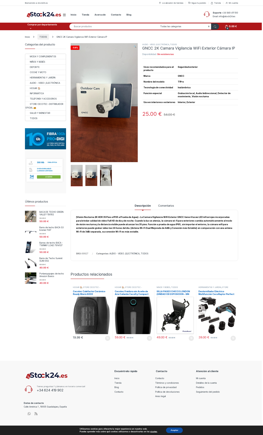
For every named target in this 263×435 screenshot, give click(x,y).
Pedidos (200, 387)
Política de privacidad (166, 387)
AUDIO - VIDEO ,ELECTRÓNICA (155, 44)
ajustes (153, 431)
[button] (135, 46)
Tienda (217, 3)
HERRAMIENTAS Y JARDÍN (209, 287)
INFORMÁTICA (37, 93)
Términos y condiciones (167, 383)
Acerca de (100, 14)
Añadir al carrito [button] (107, 338)
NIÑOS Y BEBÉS (163, 287)
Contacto (116, 14)
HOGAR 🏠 (77, 287)
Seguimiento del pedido (208, 391)
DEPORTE (35, 67)
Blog (128, 14)
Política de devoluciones (167, 391)
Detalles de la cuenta (206, 383)
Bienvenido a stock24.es (36, 3)
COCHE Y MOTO (38, 72)
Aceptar (174, 430)
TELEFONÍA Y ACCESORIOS (43, 98)
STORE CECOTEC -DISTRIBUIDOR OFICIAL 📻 (86, 288)
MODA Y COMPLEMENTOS (43, 56)
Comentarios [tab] (166, 205)
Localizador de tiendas (172, 3)
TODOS (43, 37)
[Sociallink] (29, 413)
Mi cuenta (233, 3)
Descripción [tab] (143, 205)
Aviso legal (160, 396)
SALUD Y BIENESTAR (40, 113)
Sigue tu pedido (198, 3)
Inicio (73, 14)
